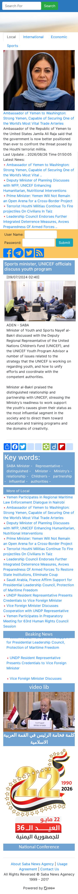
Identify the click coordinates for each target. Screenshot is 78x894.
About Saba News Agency (33, 864)
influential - (18, 481)
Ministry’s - (62, 471)
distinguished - (18, 471)
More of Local (16, 491)
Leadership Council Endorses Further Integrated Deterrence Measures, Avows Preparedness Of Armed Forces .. (36, 221)
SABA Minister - (18, 466)
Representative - (48, 466)
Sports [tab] (12, 45)
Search (49, 6)
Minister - (42, 471)
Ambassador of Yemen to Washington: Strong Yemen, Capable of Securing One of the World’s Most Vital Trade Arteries (38, 118)
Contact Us (49, 869)
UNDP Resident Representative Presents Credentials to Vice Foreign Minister (36, 660)
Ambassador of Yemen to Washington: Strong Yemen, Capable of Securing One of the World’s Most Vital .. (38, 170)
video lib (39, 687)
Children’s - (40, 476)
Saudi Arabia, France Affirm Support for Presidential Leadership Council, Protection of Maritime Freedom (38, 585)
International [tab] (33, 37)
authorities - (40, 481)
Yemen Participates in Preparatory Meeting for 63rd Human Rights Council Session (35, 621)
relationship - (16, 476)
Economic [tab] (59, 37)
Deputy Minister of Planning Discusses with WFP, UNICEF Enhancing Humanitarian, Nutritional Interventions (36, 185)
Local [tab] (11, 37)
